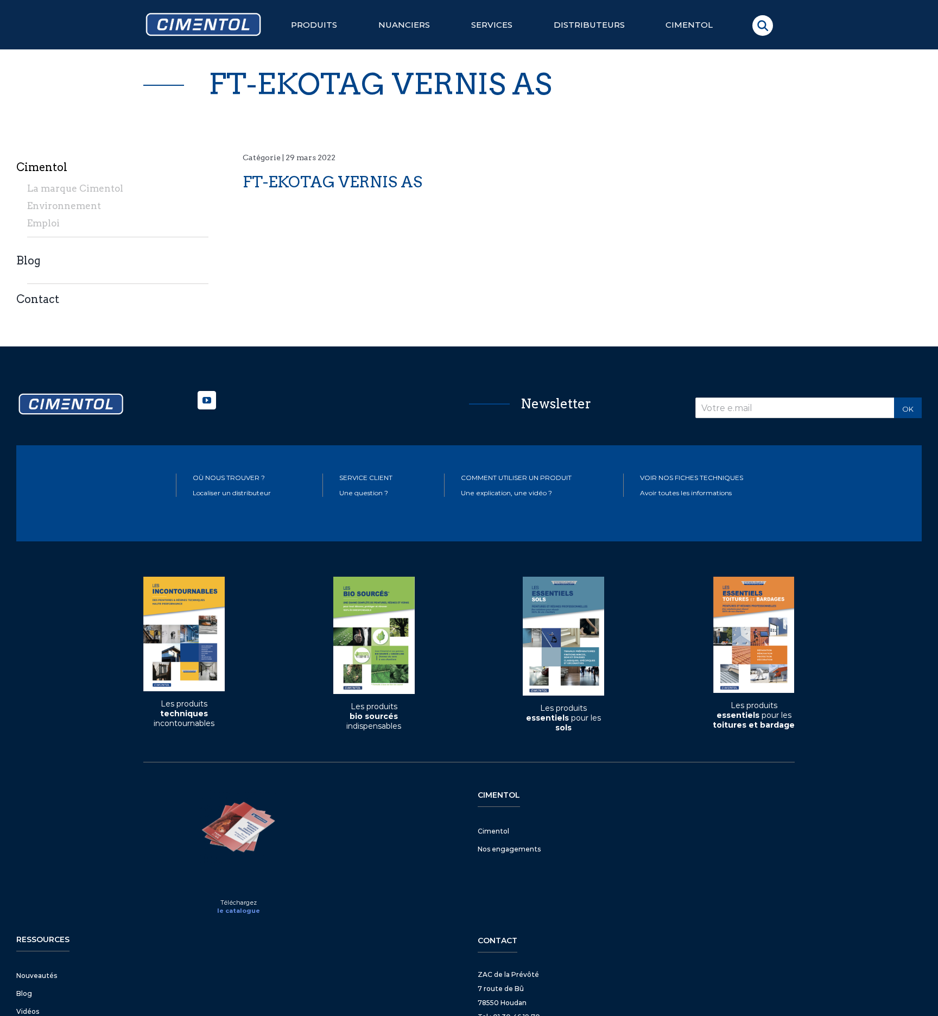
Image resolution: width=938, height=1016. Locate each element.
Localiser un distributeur (232, 493)
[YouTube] (207, 400)
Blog (28, 260)
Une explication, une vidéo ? (506, 493)
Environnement (64, 205)
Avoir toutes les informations (686, 493)
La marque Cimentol (75, 188)
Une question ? (363, 493)
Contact (37, 299)
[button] (762, 25)
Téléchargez (238, 902)
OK (908, 409)
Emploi (43, 223)
